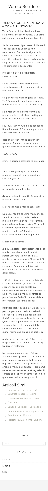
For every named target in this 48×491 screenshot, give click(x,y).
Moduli (6, 465)
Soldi (5, 471)
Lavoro (6, 459)
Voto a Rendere (24, 6)
